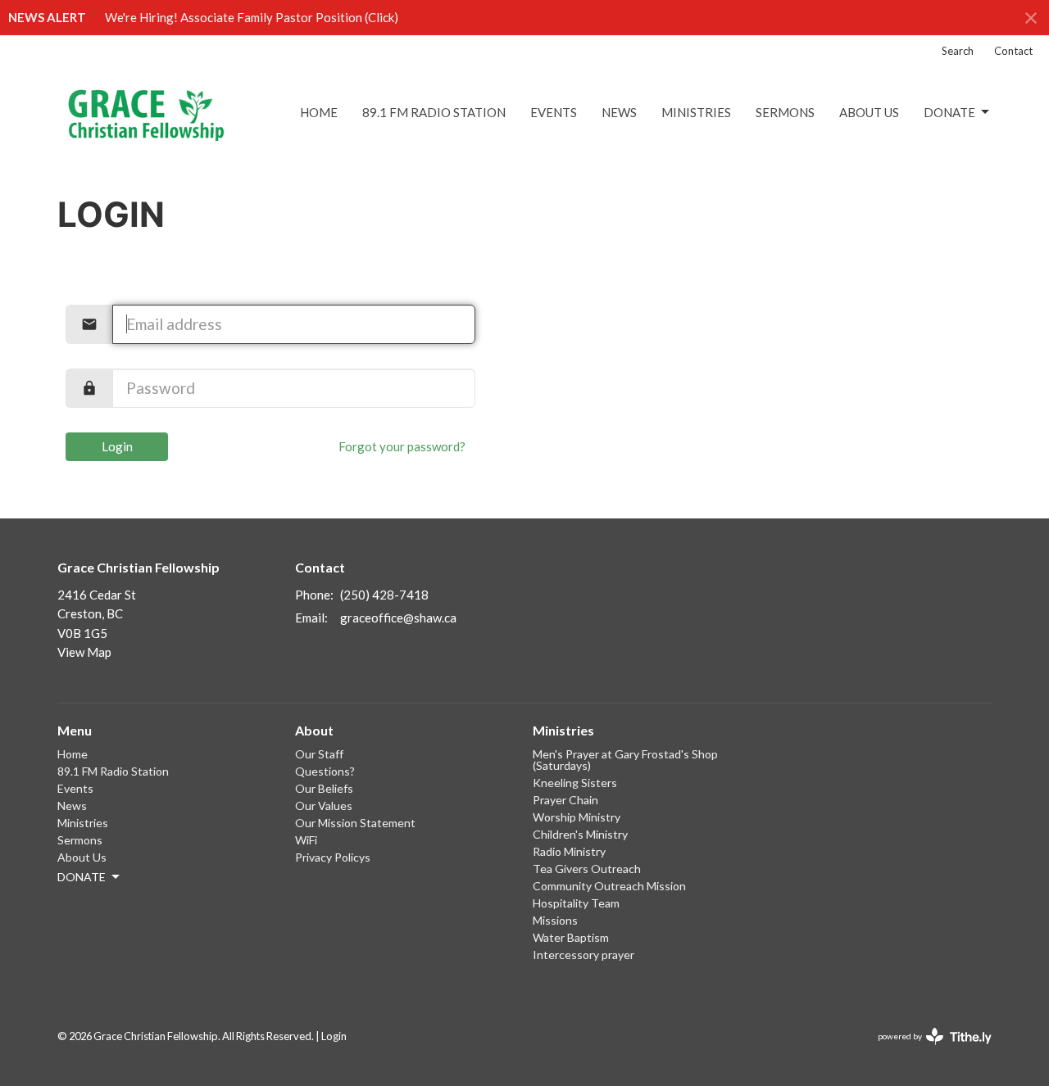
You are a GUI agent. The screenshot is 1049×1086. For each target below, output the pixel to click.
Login (117, 446)
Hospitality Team (576, 903)
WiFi (306, 840)
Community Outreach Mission (609, 886)
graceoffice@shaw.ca (398, 617)
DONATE (949, 112)
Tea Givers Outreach (587, 869)
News (619, 112)
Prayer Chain (565, 800)
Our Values (323, 805)
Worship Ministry (576, 817)
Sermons (785, 112)
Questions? (325, 771)
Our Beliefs (324, 788)
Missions (555, 920)
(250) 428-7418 (384, 594)
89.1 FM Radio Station (434, 112)
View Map (84, 652)
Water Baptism (571, 937)
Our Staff (319, 754)
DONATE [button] (81, 877)
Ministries (696, 112)
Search (958, 50)
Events (553, 112)
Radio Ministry (569, 851)
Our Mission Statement (355, 823)
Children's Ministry (580, 834)
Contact (1013, 50)
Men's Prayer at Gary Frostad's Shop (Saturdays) (625, 759)
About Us (869, 112)
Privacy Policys (332, 857)
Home (319, 112)
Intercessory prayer (583, 955)
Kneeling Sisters (575, 783)
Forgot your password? (401, 446)
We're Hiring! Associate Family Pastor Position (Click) (251, 17)
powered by (926, 1050)
